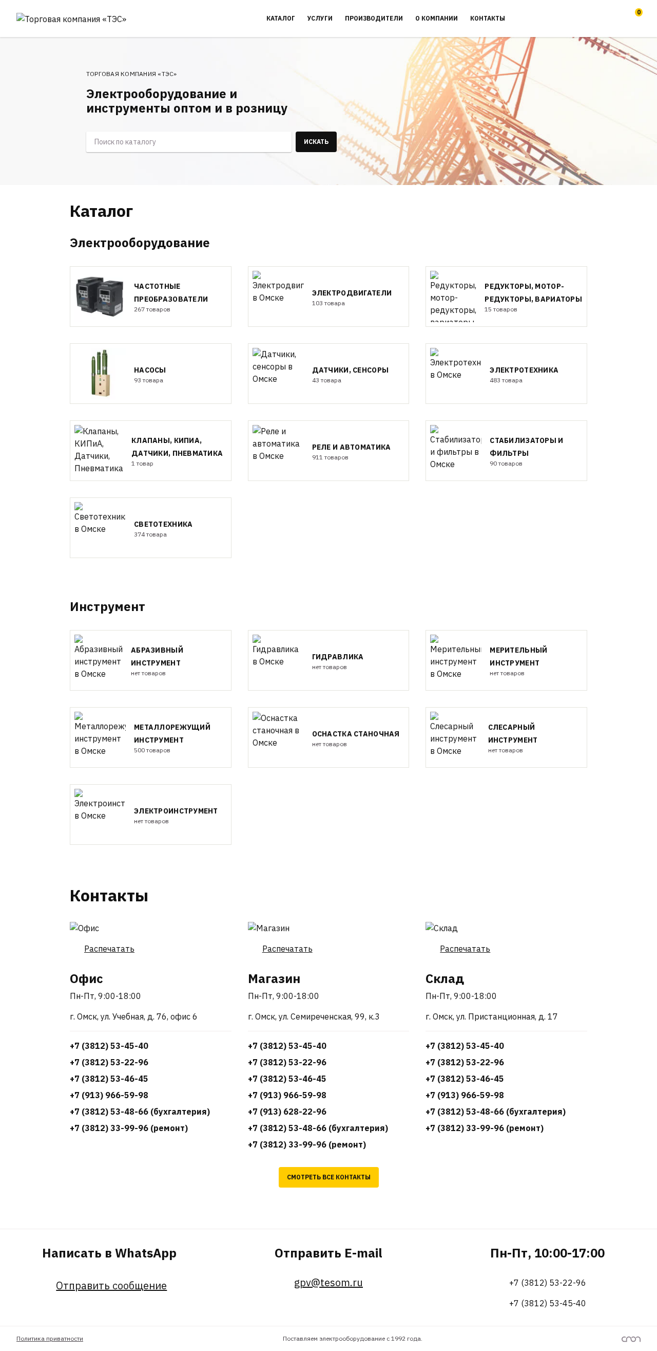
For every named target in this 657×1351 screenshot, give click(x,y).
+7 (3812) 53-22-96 (109, 1062)
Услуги (320, 18)
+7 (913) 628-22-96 (287, 1111)
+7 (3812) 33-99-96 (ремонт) (129, 1128)
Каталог (280, 18)
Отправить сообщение (111, 1286)
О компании (436, 18)
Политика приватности (49, 1338)
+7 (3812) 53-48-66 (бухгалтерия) (140, 1111)
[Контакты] (612, 18)
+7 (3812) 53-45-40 (109, 1046)
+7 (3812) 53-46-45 (109, 1079)
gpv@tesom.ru (328, 1282)
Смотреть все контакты (329, 1177)
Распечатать (109, 948)
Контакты (487, 18)
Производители (374, 18)
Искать (316, 141)
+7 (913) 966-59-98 (109, 1095)
